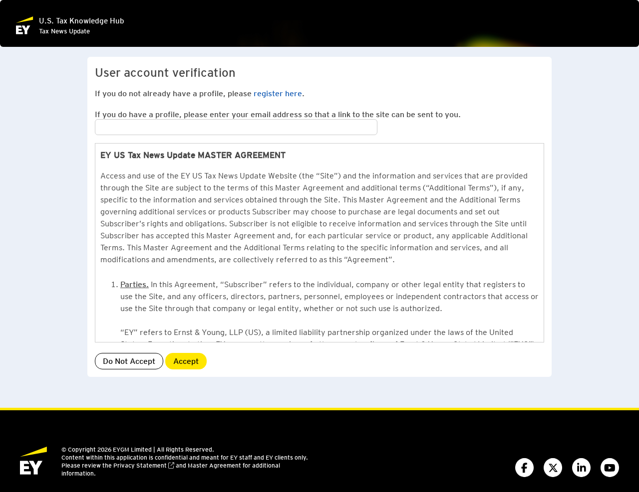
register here (278, 93)
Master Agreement (214, 465)
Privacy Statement (140, 465)
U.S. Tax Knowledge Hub (81, 20)
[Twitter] (553, 467)
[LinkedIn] (581, 467)
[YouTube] (610, 467)
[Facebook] (524, 467)
